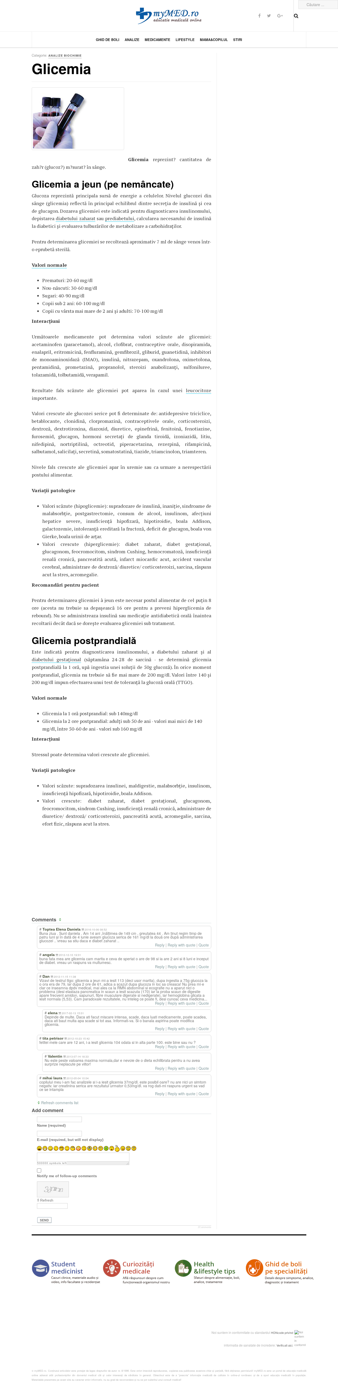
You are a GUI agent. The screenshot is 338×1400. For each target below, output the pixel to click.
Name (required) (51, 1125)
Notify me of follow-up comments (67, 1176)
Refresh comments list (59, 1102)
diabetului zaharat (75, 218)
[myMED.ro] (169, 16)
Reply (160, 945)
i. (292, 1345)
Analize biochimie (65, 55)
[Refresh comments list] (61, 919)
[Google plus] (280, 15)
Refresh (46, 1200)
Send (44, 1220)
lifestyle (185, 39)
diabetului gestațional (56, 659)
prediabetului (119, 218)
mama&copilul (214, 39)
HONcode (277, 1332)
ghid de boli (107, 39)
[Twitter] (269, 15)
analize (132, 39)
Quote (204, 945)
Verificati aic (284, 1345)
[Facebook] (259, 15)
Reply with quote (181, 945)
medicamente (157, 39)
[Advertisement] (167, 120)
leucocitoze (198, 390)
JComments (204, 1227)
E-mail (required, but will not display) (70, 1140)
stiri (237, 39)
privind (289, 1332)
